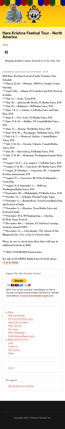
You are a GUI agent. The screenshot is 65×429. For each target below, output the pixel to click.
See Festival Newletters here (20, 318)
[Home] (22, 12)
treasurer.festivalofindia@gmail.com (36, 295)
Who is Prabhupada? (17, 332)
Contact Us (13, 346)
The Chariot (13, 329)
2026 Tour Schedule (16, 315)
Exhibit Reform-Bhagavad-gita (21, 336)
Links (10, 343)
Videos (11, 353)
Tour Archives (14, 349)
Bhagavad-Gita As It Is (18, 339)
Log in (11, 367)
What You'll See (15, 325)
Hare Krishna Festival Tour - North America (32, 34)
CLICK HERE (10, 262)
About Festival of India (18, 322)
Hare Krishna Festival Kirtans (21, 386)
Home (5, 44)
